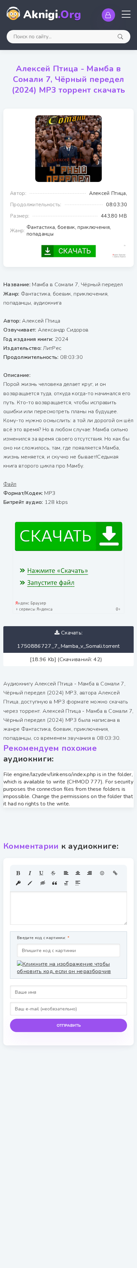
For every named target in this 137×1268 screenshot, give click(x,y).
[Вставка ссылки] (115, 873)
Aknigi (52, 14)
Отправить (69, 1025)
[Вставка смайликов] (102, 873)
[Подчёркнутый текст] (42, 873)
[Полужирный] (18, 873)
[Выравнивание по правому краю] (89, 873)
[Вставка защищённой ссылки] (18, 883)
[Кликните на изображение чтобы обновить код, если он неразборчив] (68, 967)
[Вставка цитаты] (55, 883)
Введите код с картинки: (41, 937)
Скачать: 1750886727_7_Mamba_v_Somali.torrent (68, 639)
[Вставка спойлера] (78, 883)
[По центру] (78, 873)
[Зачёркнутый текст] (53, 873)
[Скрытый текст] (43, 883)
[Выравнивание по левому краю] (66, 873)
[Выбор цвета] (30, 883)
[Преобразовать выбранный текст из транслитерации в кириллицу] (66, 883)
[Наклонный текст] (30, 873)
